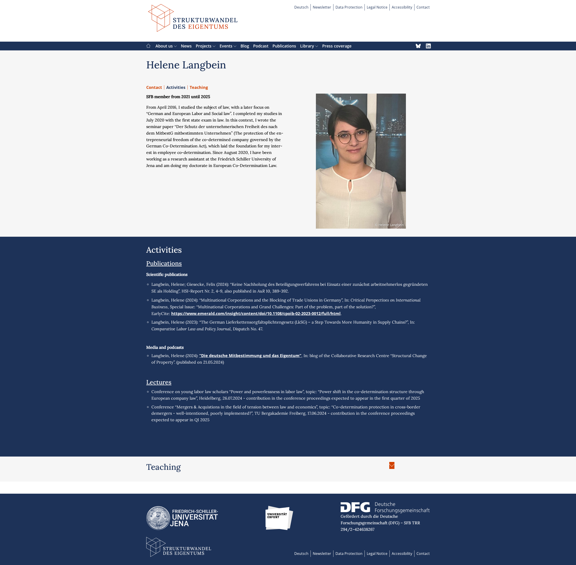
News (186, 46)
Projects (204, 46)
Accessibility (402, 7)
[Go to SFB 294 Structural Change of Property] (148, 46)
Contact (423, 7)
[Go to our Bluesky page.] (418, 46)
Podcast (260, 46)
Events (227, 46)
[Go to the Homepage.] (192, 21)
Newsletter (322, 7)
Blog (245, 46)
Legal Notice (377, 7)
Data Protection (348, 7)
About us (164, 46)
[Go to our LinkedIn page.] (428, 46)
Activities (175, 87)
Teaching (199, 87)
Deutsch (301, 7)
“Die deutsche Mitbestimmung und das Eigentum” (250, 355)
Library (307, 46)
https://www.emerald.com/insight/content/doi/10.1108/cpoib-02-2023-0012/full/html (256, 313)
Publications (284, 46)
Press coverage (336, 46)
